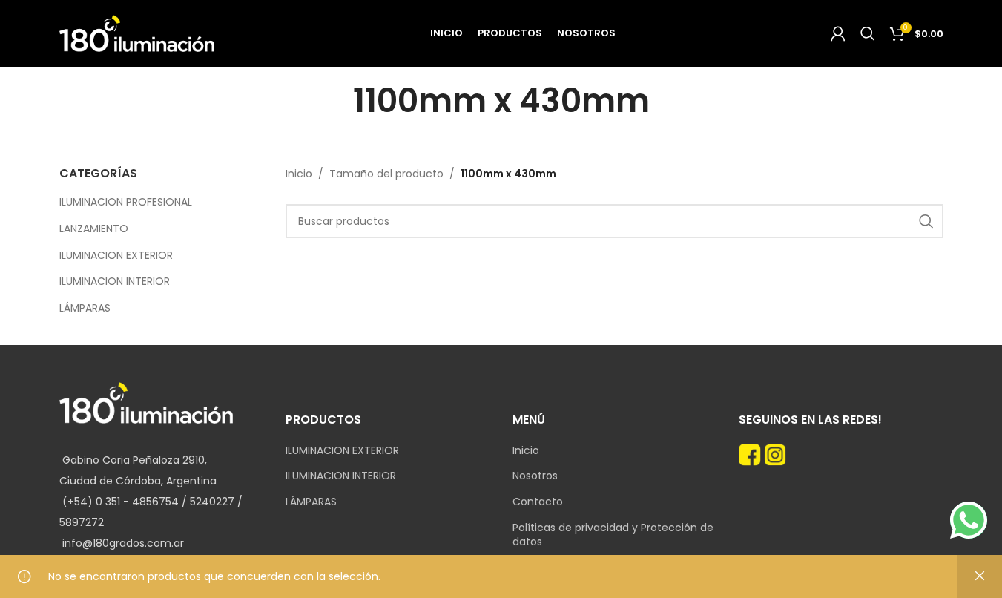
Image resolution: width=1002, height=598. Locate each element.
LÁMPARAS (85, 307)
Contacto (537, 502)
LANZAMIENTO (93, 228)
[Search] (868, 33)
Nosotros (535, 476)
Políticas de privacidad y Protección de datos (612, 535)
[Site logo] (137, 32)
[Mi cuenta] (838, 33)
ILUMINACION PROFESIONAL (125, 201)
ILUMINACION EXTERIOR (116, 255)
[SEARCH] (926, 221)
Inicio (299, 173)
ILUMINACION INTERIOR (114, 281)
